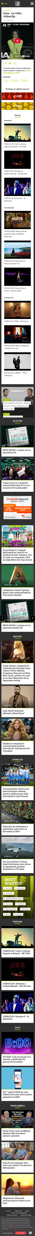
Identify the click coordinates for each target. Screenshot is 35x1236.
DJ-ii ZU (8, 1211)
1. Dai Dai (7, 888)
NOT (18, 106)
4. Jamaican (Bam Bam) (13, 898)
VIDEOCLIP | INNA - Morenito (16, 321)
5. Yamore (8, 904)
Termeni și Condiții (25, 1215)
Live (5, 4)
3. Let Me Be (8, 893)
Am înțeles (21, 1233)
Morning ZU (17, 391)
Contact (27, 1211)
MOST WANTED (13, 881)
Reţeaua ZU (18, 1211)
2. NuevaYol (19, 888)
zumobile (24, 81)
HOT (19, 96)
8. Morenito (25, 909)
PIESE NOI (7, 10)
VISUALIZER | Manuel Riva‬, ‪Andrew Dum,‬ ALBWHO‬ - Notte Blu (15, 234)
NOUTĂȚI (17, 636)
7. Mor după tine (10, 909)
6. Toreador (20, 904)
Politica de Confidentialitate (19, 1213)
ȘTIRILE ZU (17, 759)
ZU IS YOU (17, 421)
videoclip (14, 81)
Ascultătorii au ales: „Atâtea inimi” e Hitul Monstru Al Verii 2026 (17, 406)
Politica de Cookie (12, 1215)
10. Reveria (18, 914)
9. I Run (7, 914)
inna (6, 81)
